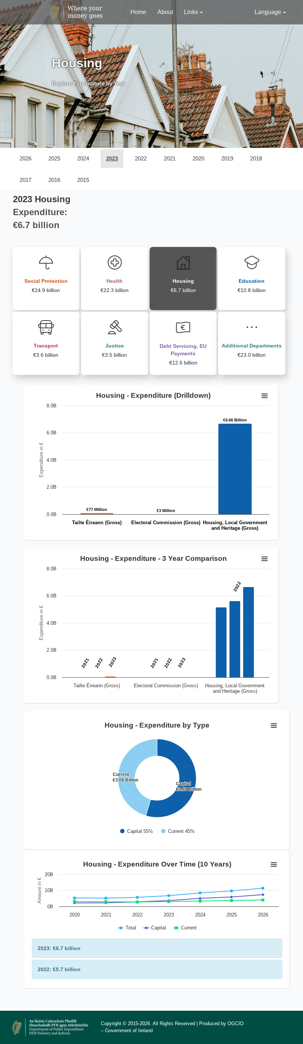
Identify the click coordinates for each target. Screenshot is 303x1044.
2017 (25, 180)
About (165, 12)
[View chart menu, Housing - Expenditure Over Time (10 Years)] (274, 865)
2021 (170, 158)
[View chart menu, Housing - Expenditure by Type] (274, 726)
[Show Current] (178, 831)
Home (138, 12)
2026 (25, 158)
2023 (112, 158)
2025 (54, 158)
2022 (141, 158)
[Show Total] (127, 928)
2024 (83, 158)
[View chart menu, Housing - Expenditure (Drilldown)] (264, 396)
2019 (227, 158)
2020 (198, 158)
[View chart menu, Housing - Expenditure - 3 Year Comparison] (264, 559)
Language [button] (268, 12)
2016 (54, 180)
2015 (83, 180)
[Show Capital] (136, 831)
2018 (256, 158)
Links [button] (191, 12)
